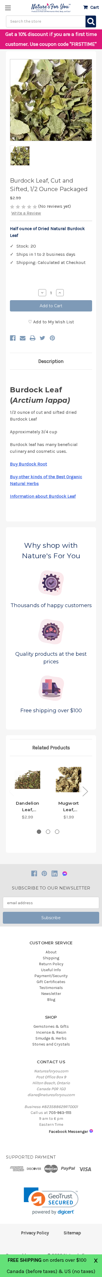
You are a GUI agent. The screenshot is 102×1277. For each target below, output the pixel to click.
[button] (51, 1201)
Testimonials (51, 987)
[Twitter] (42, 338)
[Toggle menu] (8, 8)
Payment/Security (51, 975)
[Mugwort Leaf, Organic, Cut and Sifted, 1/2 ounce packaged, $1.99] (68, 779)
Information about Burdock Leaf (43, 496)
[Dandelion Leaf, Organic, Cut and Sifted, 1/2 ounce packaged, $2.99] (27, 779)
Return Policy (51, 964)
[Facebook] (13, 338)
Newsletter (51, 993)
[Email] (23, 338)
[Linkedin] (55, 873)
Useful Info (51, 970)
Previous (11, 791)
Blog (51, 999)
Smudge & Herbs (51, 1038)
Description (51, 361)
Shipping (51, 958)
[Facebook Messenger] (65, 873)
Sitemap (72, 1232)
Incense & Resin (51, 1032)
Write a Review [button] (26, 213)
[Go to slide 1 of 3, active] (39, 832)
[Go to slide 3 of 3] (57, 832)
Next (85, 791)
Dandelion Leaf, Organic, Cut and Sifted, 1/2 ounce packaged (27, 806)
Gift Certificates (51, 981)
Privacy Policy (35, 1232)
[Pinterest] (52, 338)
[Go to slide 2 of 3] (48, 832)
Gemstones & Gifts (51, 1026)
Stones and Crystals (51, 1044)
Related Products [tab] (51, 747)
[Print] (32, 338)
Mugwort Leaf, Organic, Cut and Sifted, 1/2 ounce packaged (68, 806)
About (51, 952)
